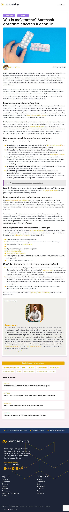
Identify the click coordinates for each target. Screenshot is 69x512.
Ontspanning (9, 15)
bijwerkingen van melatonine (39, 292)
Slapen (23, 15)
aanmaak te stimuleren (37, 126)
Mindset (39, 479)
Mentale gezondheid (8, 371)
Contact (4, 486)
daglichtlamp (27, 244)
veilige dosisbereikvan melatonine (17, 200)
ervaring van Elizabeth (57, 154)
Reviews (39, 491)
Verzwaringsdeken (42, 371)
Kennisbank (6, 482)
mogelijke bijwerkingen (50, 190)
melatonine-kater (47, 270)
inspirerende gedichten (12, 346)
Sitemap (4, 495)
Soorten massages (29, 371)
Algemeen (40, 493)
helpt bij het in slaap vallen (54, 145)
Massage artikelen (54, 367)
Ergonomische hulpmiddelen (11, 367)
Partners (5, 489)
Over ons (5, 484)
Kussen (24, 367)
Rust (38, 484)
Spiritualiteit (41, 486)
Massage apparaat (42, 367)
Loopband (31, 367)
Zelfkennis (52, 371)
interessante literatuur (34, 346)
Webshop (5, 479)
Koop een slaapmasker (14, 251)
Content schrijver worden (10, 493)
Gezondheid (41, 482)
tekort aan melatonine (36, 230)
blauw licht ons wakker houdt (36, 115)
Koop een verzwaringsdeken (16, 253)
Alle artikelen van (15, 351)
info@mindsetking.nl (11, 463)
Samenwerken (7, 491)
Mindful (19, 371)
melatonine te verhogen (22, 235)
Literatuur (40, 489)
